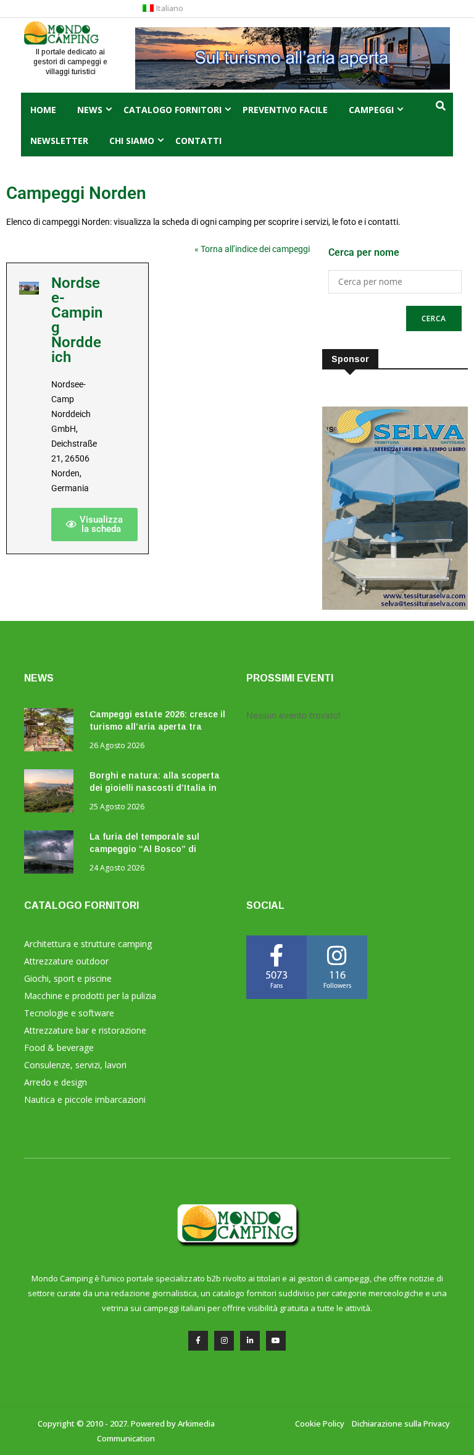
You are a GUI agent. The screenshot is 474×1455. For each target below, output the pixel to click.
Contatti (198, 140)
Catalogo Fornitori (172, 110)
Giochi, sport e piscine (68, 978)
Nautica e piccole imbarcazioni (85, 1099)
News (89, 110)
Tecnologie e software (69, 1013)
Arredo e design (55, 1082)
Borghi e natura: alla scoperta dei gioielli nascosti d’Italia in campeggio (154, 787)
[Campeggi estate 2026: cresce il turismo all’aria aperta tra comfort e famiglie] (52, 732)
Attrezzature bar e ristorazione (85, 1030)
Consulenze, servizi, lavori (75, 1065)
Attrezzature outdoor (66, 961)
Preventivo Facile (285, 110)
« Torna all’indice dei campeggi (252, 249)
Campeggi (371, 110)
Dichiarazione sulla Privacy (401, 1423)
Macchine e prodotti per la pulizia (90, 996)
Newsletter (59, 140)
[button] (94, 524)
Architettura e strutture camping (88, 944)
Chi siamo (131, 140)
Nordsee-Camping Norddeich (76, 320)
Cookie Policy (319, 1423)
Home (43, 110)
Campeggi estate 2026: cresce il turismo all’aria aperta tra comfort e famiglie (157, 726)
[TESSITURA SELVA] (395, 606)
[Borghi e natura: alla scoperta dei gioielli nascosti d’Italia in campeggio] (52, 793)
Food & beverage (59, 1047)
